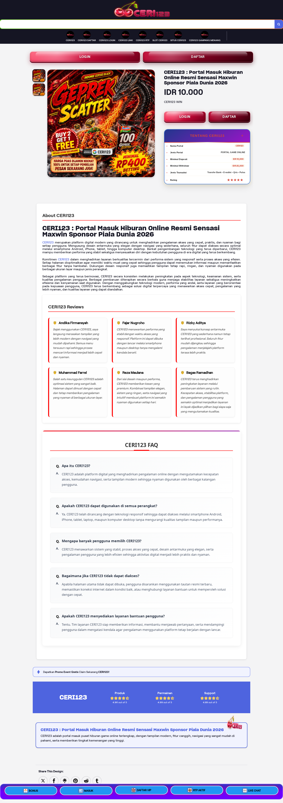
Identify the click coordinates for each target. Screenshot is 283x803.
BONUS (33, 790)
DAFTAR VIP (144, 790)
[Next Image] (152, 123)
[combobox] (137, 24)
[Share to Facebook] (54, 780)
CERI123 (48, 242)
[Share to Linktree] (64, 780)
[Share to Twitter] (43, 780)
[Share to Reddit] (86, 780)
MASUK (88, 790)
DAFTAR (198, 56)
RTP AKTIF (199, 791)
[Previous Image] (50, 123)
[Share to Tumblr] (97, 780)
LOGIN (85, 56)
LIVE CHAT (254, 791)
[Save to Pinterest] (75, 780)
